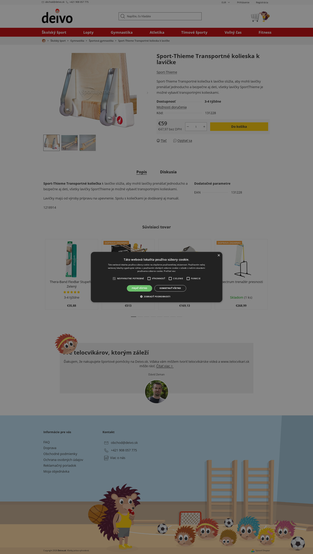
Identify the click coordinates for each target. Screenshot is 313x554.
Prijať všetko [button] (139, 288)
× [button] (218, 255)
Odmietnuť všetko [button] (170, 288)
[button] (156, 296)
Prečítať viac (170, 271)
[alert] (156, 277)
